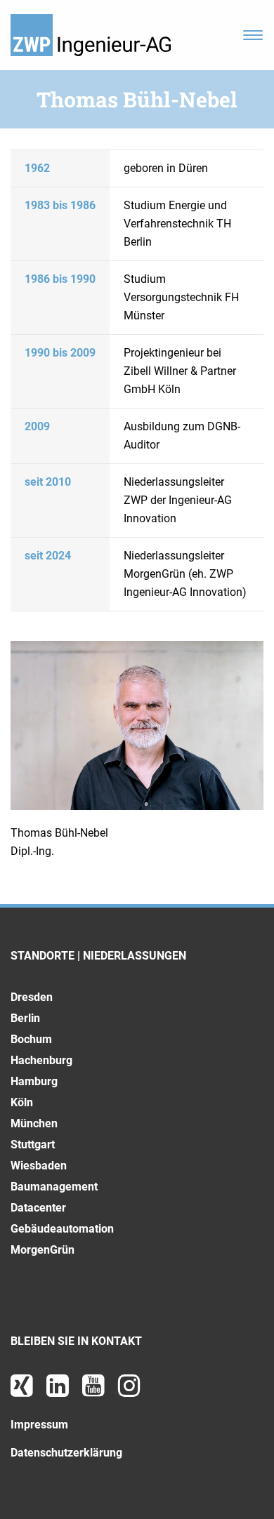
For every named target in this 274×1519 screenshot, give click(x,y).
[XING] (23, 1391)
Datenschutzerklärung (66, 1452)
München (34, 1123)
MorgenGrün (42, 1249)
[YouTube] (94, 1391)
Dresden (32, 997)
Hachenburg (41, 1060)
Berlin (25, 1018)
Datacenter (38, 1207)
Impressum (39, 1424)
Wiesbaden (39, 1165)
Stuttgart (33, 1144)
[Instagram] (129, 1391)
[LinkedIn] (59, 1391)
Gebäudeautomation (62, 1228)
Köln (22, 1102)
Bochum (31, 1039)
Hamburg (34, 1081)
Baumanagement (54, 1186)
